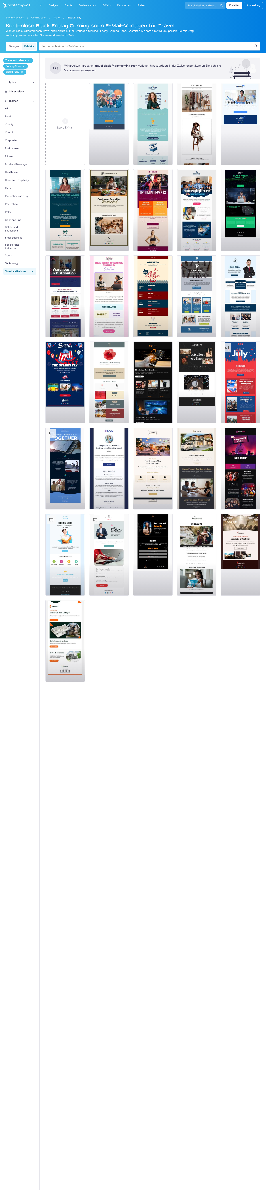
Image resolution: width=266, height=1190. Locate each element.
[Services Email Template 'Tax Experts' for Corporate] (109, 555)
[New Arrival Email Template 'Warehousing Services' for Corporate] (65, 296)
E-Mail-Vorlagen (15, 17)
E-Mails (29, 46)
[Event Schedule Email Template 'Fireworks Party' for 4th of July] (240, 382)
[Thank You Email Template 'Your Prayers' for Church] (240, 555)
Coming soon (38, 17)
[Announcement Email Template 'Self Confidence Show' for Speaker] (153, 555)
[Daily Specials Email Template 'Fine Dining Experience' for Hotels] (153, 468)
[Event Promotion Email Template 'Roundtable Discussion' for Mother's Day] (109, 296)
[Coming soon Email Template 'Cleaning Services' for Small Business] (65, 555)
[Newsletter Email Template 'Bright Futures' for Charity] (196, 210)
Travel (57, 17)
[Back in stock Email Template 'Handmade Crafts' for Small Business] (196, 382)
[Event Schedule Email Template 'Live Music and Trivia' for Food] (153, 296)
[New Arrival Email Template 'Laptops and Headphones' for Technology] (153, 382)
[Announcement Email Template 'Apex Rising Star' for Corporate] (109, 468)
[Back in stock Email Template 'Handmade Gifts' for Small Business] (109, 210)
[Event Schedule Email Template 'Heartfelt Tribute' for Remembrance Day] (109, 382)
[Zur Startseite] (15, 5)
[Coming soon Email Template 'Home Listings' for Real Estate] (65, 641)
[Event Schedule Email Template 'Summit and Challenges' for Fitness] (153, 210)
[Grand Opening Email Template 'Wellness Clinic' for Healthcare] (240, 124)
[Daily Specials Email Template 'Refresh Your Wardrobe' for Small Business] (196, 124)
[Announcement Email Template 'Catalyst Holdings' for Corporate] (65, 210)
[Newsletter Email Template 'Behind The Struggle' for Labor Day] (196, 296)
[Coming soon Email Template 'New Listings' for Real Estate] (196, 468)
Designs (14, 46)
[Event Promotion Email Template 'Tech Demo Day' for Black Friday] (240, 210)
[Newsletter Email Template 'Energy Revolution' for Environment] (65, 468)
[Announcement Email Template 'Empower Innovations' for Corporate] (153, 124)
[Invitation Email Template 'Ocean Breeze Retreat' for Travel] (196, 555)
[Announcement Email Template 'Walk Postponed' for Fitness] (109, 124)
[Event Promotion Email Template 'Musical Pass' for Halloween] (240, 468)
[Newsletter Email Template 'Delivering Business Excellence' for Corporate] (240, 296)
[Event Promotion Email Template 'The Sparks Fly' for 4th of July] (65, 382)
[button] (33, 82)
